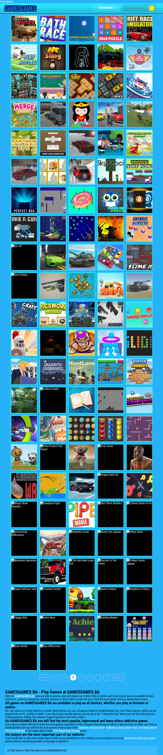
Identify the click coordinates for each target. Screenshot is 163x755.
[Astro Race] (53, 629)
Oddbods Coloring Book (119, 727)
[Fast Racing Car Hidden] (139, 86)
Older (118, 677)
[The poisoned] (139, 428)
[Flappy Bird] (24, 629)
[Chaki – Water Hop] (82, 28)
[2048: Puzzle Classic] (110, 28)
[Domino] (53, 143)
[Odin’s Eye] (82, 57)
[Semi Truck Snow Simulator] (53, 543)
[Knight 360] (24, 343)
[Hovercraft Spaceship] (24, 428)
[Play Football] (24, 57)
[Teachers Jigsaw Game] (53, 86)
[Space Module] (82, 228)
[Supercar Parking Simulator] (24, 171)
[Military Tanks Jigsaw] (82, 257)
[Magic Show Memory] (24, 514)
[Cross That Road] (139, 171)
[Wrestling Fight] (82, 343)
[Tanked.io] (139, 486)
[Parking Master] (110, 629)
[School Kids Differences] (24, 543)
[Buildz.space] (24, 86)
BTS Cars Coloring (15, 730)
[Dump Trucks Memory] (53, 171)
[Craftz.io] (24, 314)
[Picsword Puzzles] (53, 314)
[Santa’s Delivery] (53, 371)
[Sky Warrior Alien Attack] (139, 400)
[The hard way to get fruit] (82, 571)
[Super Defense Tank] (24, 600)
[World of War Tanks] (139, 286)
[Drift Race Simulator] (139, 28)
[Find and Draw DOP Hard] (82, 400)
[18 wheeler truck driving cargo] (53, 114)
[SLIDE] (139, 343)
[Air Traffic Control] (139, 57)
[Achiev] (82, 629)
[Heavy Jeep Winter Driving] (82, 171)
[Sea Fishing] (24, 286)
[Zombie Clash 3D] (53, 428)
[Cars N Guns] (24, 228)
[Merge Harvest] (24, 114)
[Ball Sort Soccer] (139, 629)
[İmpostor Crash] (82, 543)
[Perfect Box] (24, 200)
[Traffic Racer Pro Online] (24, 28)
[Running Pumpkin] (24, 457)
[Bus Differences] (53, 657)
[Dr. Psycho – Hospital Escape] (139, 457)
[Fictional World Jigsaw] (139, 143)
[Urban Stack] (139, 543)
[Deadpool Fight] (53, 514)
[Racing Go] (82, 486)
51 (106, 677)
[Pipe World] (82, 514)
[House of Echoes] (53, 343)
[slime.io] (139, 257)
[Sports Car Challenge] (53, 257)
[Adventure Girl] (110, 371)
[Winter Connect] (139, 371)
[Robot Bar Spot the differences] (24, 400)
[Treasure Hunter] (53, 600)
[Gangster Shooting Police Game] (110, 114)
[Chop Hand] (53, 228)
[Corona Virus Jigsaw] (110, 200)
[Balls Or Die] (110, 343)
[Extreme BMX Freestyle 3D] (139, 114)
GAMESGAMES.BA (25, 696)
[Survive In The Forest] (110, 571)
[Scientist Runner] (110, 143)
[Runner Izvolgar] (110, 228)
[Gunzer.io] (110, 314)
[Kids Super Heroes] (82, 114)
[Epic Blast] (82, 314)
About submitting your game (139, 738)
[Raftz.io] (82, 286)
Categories (106, 7)
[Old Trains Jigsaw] (110, 57)
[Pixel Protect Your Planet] (53, 457)
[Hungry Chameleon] (53, 486)
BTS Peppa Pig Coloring (66, 730)
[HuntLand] (82, 371)
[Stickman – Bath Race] (53, 28)
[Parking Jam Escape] (110, 257)
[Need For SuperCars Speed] (82, 143)
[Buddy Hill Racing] (82, 600)
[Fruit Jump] (110, 457)
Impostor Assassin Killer (92, 727)
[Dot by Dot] (82, 200)
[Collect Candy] (53, 400)
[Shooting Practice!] (53, 286)
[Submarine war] (24, 486)
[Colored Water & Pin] (139, 514)
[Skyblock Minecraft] (110, 171)
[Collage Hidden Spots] (82, 457)
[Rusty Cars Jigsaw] (110, 543)
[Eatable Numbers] (139, 228)
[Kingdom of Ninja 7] (139, 600)
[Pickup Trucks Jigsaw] (139, 571)
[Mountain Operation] (24, 571)
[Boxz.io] (110, 86)
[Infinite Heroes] (139, 200)
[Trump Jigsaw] (24, 371)
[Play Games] (20, 10)
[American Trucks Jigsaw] (53, 571)
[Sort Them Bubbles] (110, 514)
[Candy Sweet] (139, 314)
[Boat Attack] (24, 657)
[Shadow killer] (110, 400)
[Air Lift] (24, 257)
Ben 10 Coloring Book (144, 727)
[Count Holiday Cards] (82, 428)
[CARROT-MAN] (53, 200)
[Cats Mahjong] (24, 143)
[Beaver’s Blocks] (82, 86)
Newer (45, 677)
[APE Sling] (53, 57)
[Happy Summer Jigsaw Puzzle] (110, 286)
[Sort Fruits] (110, 428)
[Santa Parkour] (110, 600)
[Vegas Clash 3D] (110, 486)
